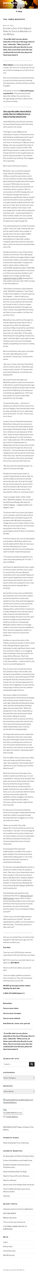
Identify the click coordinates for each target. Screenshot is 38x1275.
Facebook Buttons (10, 1102)
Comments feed (9, 1251)
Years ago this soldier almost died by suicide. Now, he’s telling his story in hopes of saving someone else (17, 114)
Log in (5, 1242)
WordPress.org (8, 1255)
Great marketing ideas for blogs (15, 1172)
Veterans (6, 1196)
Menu (20, 11)
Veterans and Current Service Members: (18, 1209)
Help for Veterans (9, 1180)
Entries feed (7, 1246)
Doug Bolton (13, 3)
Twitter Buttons (12, 1117)
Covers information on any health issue (17, 1160)
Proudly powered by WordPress (13, 1270)
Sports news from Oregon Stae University (18, 1185)
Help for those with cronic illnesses (16, 1176)
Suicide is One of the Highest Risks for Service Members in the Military (17, 31)
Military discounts (10, 1218)
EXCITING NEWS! (9, 1213)
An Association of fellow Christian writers (18, 1156)
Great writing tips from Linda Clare (16, 1143)
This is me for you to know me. (14, 1222)
